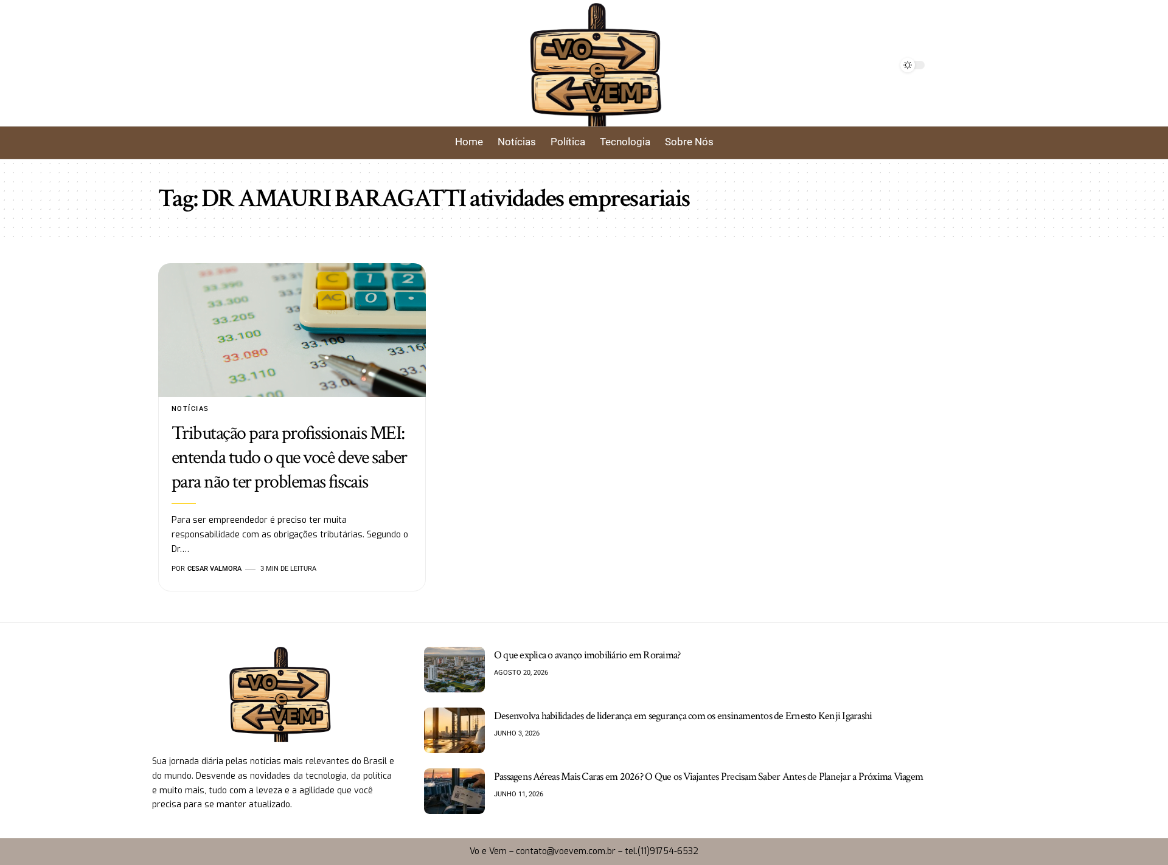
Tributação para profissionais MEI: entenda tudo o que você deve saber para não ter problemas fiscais (289, 457)
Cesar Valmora (214, 569)
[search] (323, 65)
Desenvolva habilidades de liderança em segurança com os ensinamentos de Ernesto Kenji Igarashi (683, 716)
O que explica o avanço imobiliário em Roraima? (587, 655)
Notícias (190, 409)
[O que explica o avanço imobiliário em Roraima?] (454, 669)
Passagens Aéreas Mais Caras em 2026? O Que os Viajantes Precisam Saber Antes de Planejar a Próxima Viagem (708, 777)
